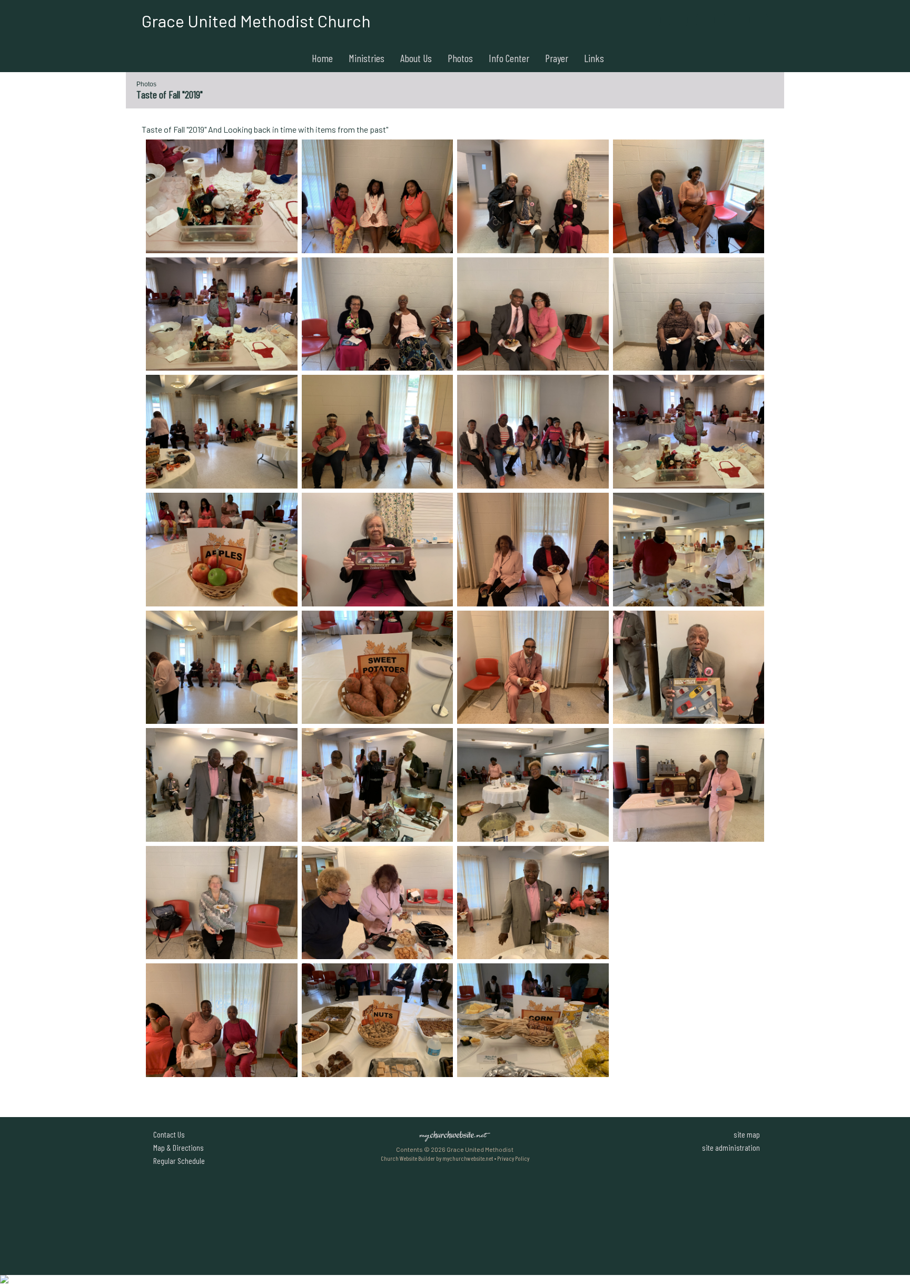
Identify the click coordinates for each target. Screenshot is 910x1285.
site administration (731, 1147)
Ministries (366, 58)
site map (747, 1134)
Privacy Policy (513, 1158)
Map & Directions (177, 1147)
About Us (416, 58)
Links (594, 58)
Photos (460, 58)
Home (322, 58)
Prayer (556, 58)
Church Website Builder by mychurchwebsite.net (437, 1158)
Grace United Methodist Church (256, 21)
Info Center (509, 58)
